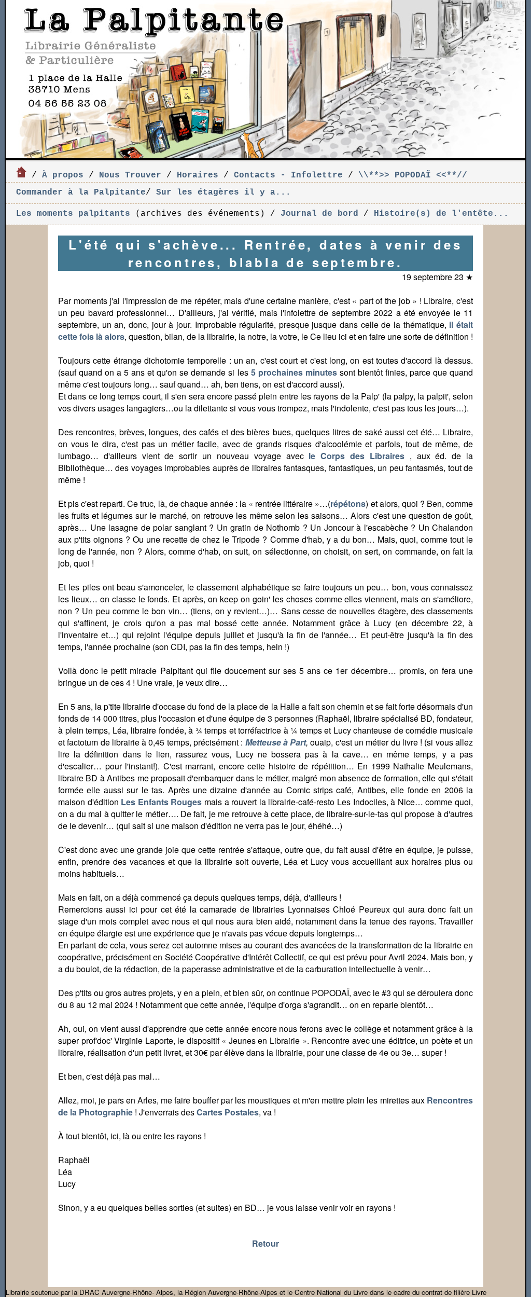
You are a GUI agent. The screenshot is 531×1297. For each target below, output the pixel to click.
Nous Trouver (130, 175)
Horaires (197, 175)
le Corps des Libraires (359, 456)
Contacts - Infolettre (288, 175)
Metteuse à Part (275, 742)
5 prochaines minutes (294, 372)
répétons (348, 503)
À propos (62, 175)
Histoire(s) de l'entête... (441, 213)
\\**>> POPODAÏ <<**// (412, 175)
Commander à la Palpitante (81, 192)
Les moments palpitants (75, 213)
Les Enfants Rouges (161, 802)
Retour (265, 1243)
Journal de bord (319, 213)
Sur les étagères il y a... (223, 192)
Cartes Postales (228, 1112)
